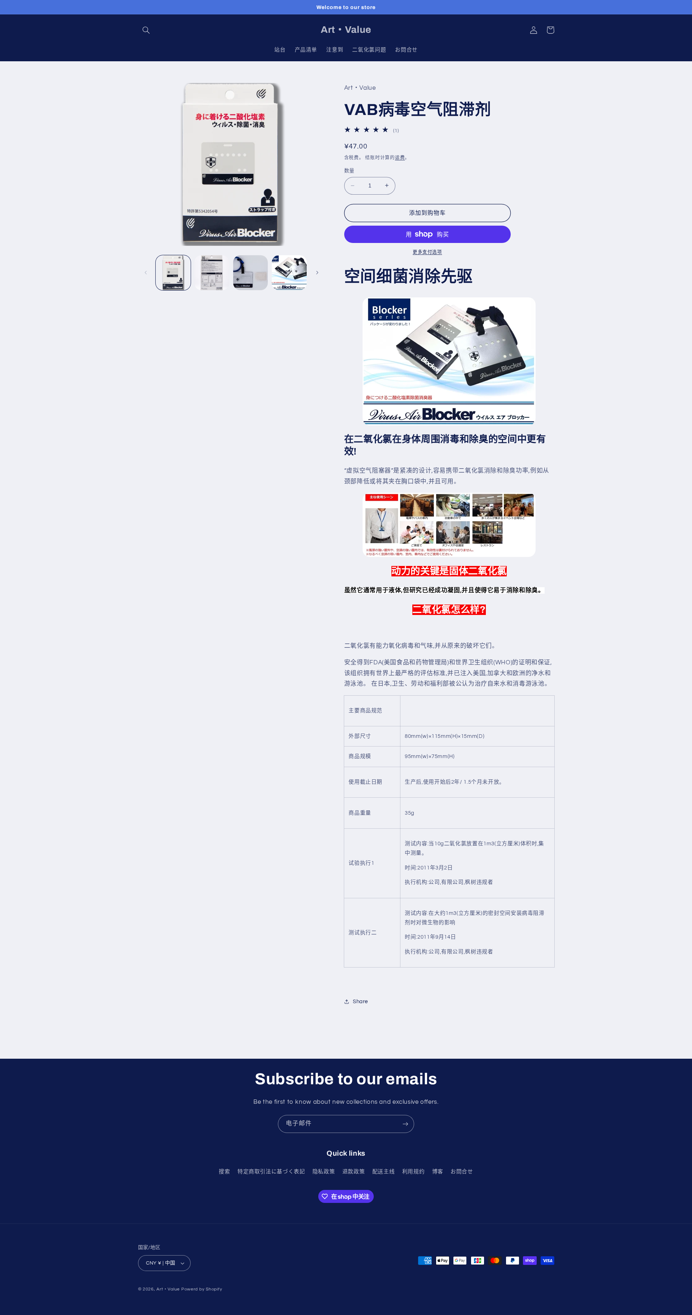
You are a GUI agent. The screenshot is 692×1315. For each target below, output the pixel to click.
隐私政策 (323, 1171)
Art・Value (168, 1289)
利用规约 (413, 1171)
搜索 (224, 1171)
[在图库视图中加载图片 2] (211, 272)
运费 (400, 157)
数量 (349, 170)
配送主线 (383, 1171)
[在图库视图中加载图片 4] (289, 272)
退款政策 (353, 1171)
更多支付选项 (427, 251)
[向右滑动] (317, 272)
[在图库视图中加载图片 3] (250, 272)
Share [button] (360, 1001)
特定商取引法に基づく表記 (271, 1171)
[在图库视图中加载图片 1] (173, 272)
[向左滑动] (146, 272)
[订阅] (405, 1124)
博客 (437, 1171)
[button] (146, 30)
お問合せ (462, 1171)
